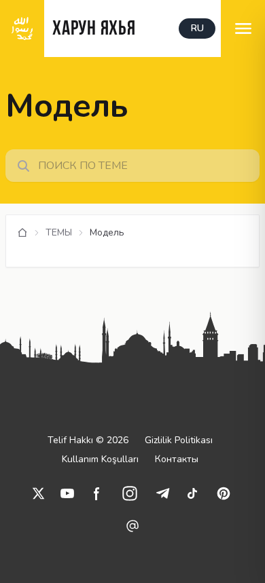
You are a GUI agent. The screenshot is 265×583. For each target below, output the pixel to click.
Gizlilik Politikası (179, 440)
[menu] (243, 28)
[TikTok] (192, 493)
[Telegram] (162, 493)
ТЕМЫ (59, 232)
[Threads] (132, 526)
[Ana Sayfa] (22, 232)
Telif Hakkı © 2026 (88, 440)
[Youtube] (67, 493)
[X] (38, 493)
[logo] (22, 28)
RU (197, 28)
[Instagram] (129, 493)
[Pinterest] (223, 493)
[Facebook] (97, 493)
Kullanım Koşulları (100, 459)
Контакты (176, 459)
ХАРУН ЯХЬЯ (94, 29)
